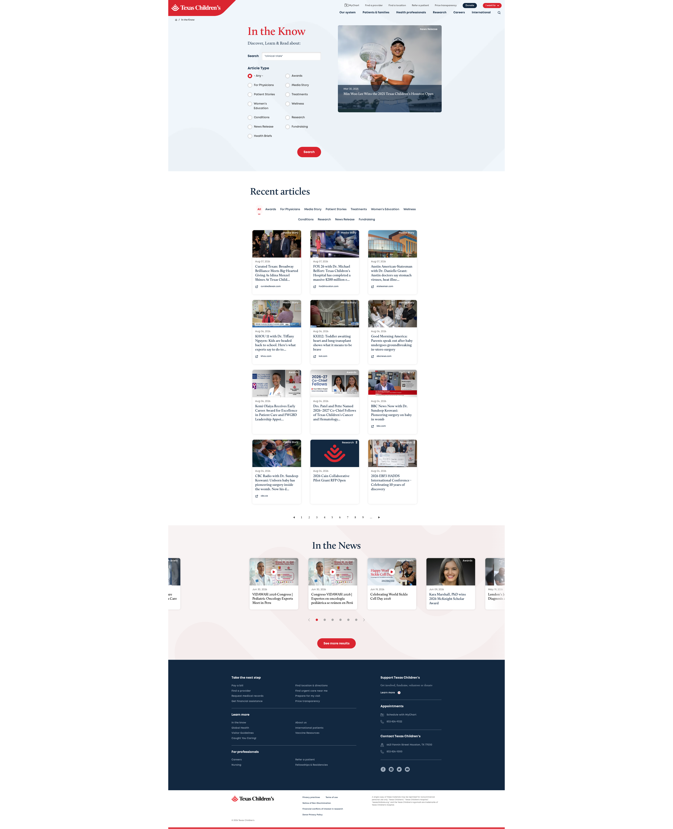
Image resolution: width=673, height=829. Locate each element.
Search (253, 56)
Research (439, 12)
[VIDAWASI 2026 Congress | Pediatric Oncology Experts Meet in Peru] (274, 572)
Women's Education (261, 106)
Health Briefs (263, 136)
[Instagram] (391, 769)
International (481, 12)
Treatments (300, 94)
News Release (263, 126)
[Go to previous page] (293, 517)
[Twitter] (399, 769)
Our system (347, 12)
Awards (297, 76)
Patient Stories (264, 94)
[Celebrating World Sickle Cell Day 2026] (392, 572)
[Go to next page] (379, 517)
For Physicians (264, 85)
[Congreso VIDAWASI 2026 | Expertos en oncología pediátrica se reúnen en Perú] (333, 572)
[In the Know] (202, 8)
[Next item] (362, 620)
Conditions (261, 117)
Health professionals (411, 12)
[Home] (176, 20)
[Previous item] (310, 620)
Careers (459, 12)
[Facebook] (383, 769)
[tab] (259, 209)
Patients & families (376, 12)
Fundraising (300, 126)
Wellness (298, 103)
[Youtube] (407, 769)
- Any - (258, 76)
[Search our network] (499, 13)
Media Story (300, 85)
